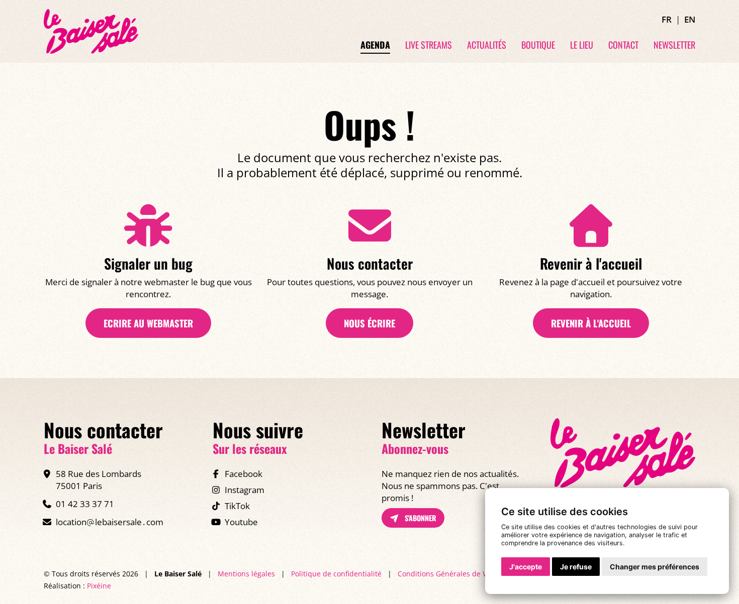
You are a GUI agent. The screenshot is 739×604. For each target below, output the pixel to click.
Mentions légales (246, 573)
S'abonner (419, 518)
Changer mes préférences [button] (654, 566)
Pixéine (99, 585)
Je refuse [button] (576, 566)
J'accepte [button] (525, 566)
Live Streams (428, 45)
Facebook (243, 473)
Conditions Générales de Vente (450, 573)
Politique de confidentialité (336, 573)
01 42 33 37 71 (85, 504)
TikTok (237, 506)
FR (667, 19)
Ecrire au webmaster (148, 323)
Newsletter (674, 45)
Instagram (244, 490)
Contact (623, 45)
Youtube (241, 522)
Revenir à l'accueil (591, 323)
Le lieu (581, 45)
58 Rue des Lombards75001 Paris (98, 480)
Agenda (375, 45)
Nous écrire (369, 323)
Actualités (486, 45)
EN (689, 19)
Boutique (538, 45)
